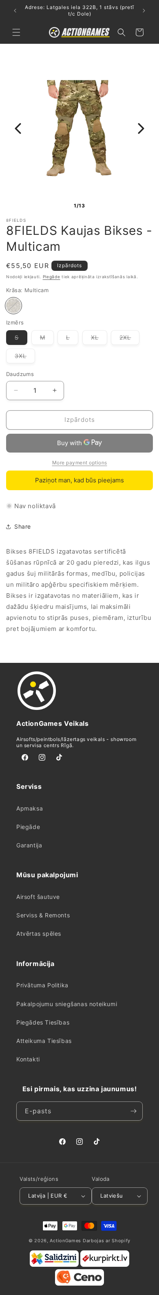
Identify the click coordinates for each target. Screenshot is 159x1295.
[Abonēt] (133, 1111)
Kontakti (28, 1059)
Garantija (29, 845)
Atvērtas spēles (38, 933)
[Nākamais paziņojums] (144, 11)
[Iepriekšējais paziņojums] (15, 11)
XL (99, 339)
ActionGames (65, 1240)
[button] (16, 32)
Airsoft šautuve (38, 896)
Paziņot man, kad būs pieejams (79, 480)
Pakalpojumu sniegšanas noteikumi (66, 1003)
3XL (25, 357)
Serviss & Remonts (43, 915)
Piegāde (51, 276)
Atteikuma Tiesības (44, 1040)
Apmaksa (29, 808)
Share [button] (22, 526)
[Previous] (18, 128)
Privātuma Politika (42, 985)
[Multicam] (13, 305)
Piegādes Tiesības (42, 1022)
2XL (129, 339)
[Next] (141, 128)
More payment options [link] (79, 462)
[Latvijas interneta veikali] (104, 1265)
